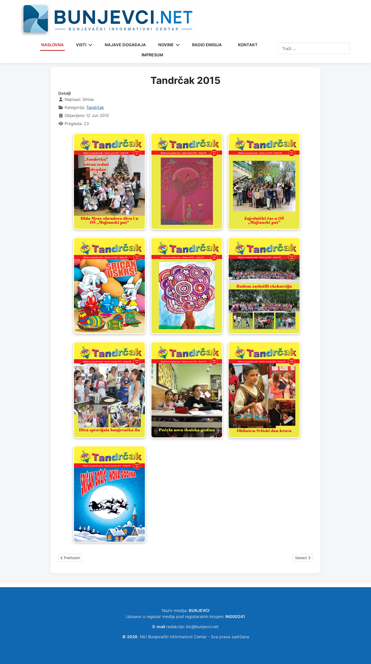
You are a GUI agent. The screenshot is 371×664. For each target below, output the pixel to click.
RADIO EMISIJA (207, 44)
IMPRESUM (152, 54)
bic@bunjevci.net (202, 626)
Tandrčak (95, 107)
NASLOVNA (52, 44)
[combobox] (314, 48)
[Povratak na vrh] (362, 654)
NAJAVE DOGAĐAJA (125, 44)
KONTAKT (248, 44)
